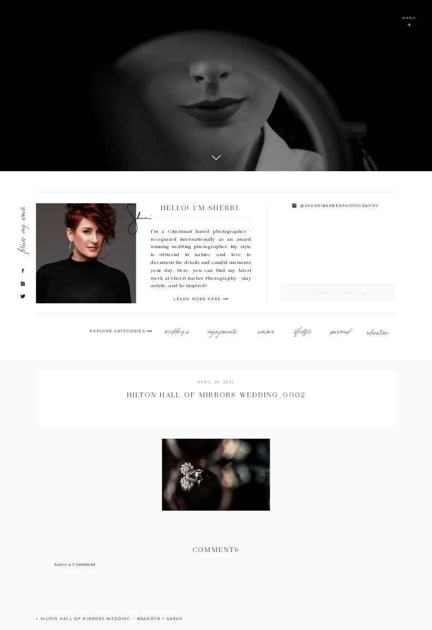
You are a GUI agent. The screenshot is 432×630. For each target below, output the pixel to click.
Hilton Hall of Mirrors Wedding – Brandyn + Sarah (112, 619)
